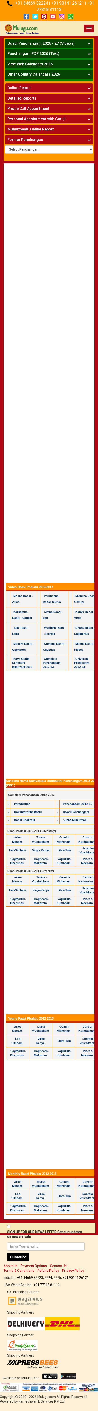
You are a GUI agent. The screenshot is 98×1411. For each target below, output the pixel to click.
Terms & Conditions (19, 1270)
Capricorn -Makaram (41, 861)
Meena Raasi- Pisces (84, 646)
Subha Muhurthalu (75, 820)
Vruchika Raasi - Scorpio (53, 631)
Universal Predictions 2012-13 (82, 663)
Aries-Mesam (17, 879)
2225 (57, 1278)
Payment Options (33, 1266)
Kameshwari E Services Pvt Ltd (42, 1401)
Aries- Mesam (17, 839)
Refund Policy (48, 1270)
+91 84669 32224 (32, 2)
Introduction (22, 804)
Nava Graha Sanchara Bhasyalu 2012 (22, 663)
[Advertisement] (49, 216)
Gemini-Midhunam (64, 839)
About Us (10, 1266)
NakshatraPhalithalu (28, 812)
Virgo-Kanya (41, 890)
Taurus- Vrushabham (40, 839)
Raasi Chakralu (24, 820)
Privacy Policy (73, 1270)
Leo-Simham (17, 850)
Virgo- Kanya (41, 850)
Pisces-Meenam (87, 861)
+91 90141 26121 (68, 2)
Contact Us (58, 1266)
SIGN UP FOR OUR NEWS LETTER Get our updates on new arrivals (44, 1234)
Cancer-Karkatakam (86, 839)
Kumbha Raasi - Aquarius (54, 646)
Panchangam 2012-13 (77, 804)
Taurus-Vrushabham (40, 879)
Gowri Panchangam (76, 812)
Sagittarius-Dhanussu (18, 861)
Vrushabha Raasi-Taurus (52, 599)
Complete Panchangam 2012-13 (52, 663)
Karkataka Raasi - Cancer (22, 615)
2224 (48, 1278)
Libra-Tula (64, 850)
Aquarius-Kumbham (64, 861)
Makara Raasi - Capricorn (23, 646)
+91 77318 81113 (47, 1285)
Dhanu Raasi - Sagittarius (84, 631)
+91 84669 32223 (30, 1278)
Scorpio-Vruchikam (87, 850)
